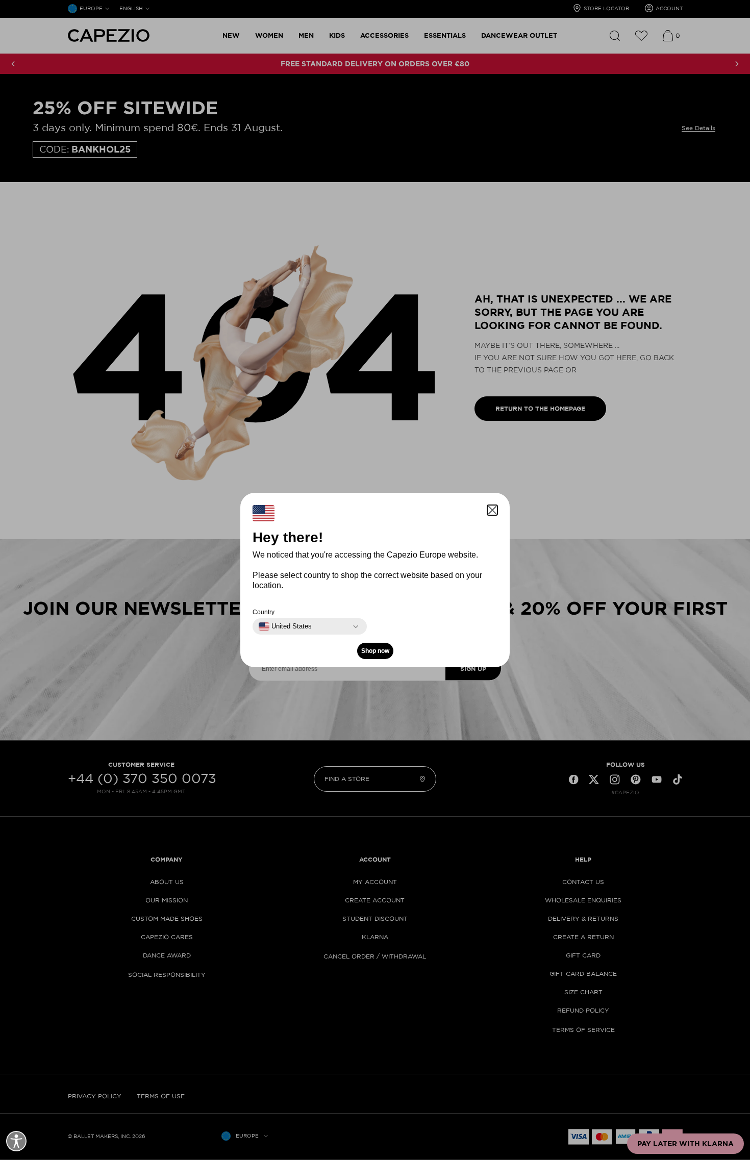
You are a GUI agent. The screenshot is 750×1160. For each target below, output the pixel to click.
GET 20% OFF (276, 652)
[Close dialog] (565, 499)
